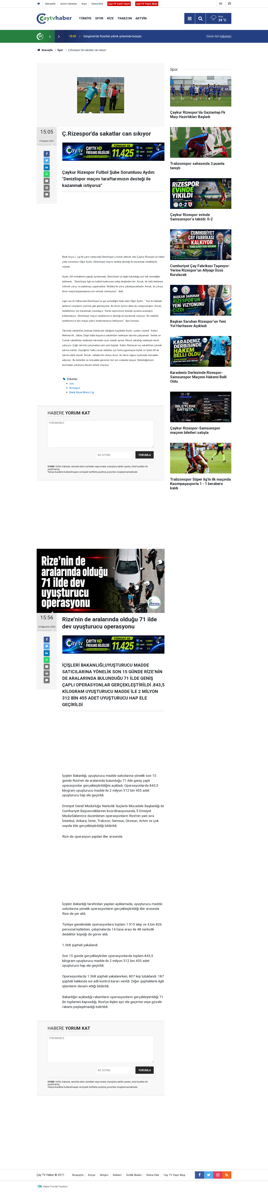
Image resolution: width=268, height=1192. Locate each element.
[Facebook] (47, 154)
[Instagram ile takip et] (217, 1175)
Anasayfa (77, 1175)
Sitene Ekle (97, 3)
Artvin (141, 18)
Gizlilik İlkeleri (134, 1175)
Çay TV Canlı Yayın (119, 3)
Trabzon (124, 18)
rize (71, 383)
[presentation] (49, 36)
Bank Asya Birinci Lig (81, 392)
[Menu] (189, 18)
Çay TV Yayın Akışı (146, 3)
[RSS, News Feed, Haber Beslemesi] (226, 1175)
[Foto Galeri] (229, 3)
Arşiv (84, 3)
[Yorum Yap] (47, 194)
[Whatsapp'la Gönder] (47, 174)
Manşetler (50, 3)
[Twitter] (47, 161)
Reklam (117, 1175)
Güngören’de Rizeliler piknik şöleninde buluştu (112, 36)
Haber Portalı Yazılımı (55, 1186)
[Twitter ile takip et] (208, 1175)
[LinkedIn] (47, 167)
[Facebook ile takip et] (199, 1175)
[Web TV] (221, 3)
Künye (91, 1175)
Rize (110, 18)
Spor (99, 18)
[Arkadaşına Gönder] (47, 181)
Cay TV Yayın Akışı (174, 1175)
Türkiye (85, 18)
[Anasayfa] (39, 3)
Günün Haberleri (68, 3)
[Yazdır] (47, 188)
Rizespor (74, 388)
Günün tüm (218, 36)
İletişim (104, 1175)
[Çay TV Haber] (54, 18)
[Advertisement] (113, 223)
